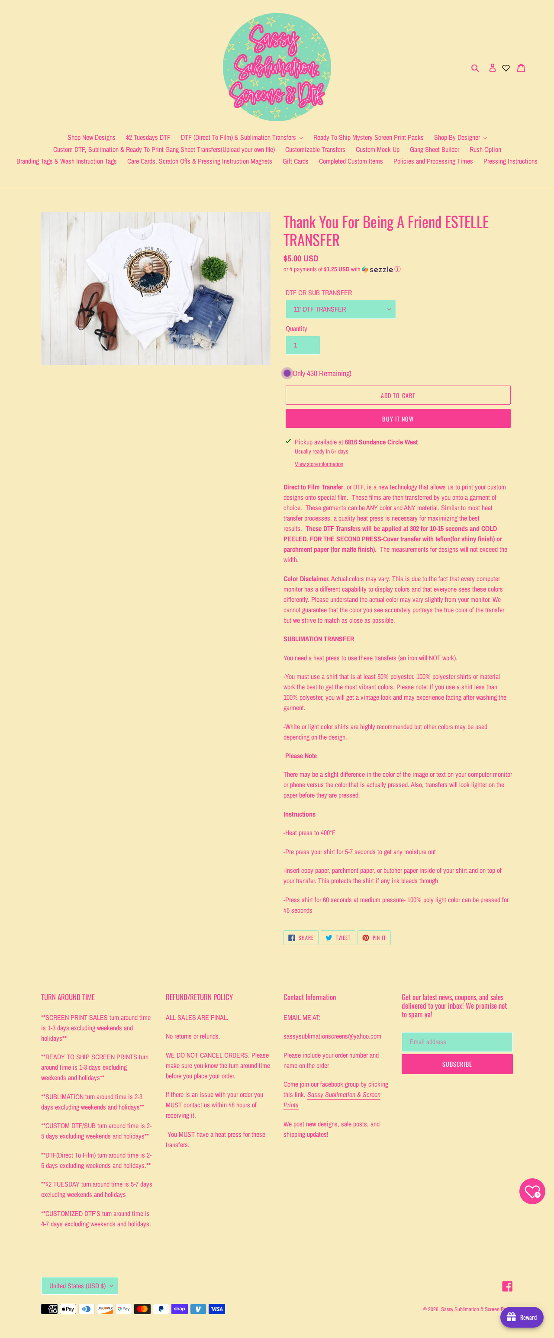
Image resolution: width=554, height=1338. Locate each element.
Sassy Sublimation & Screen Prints (477, 1309)
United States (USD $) (77, 1285)
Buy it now (398, 418)
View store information (319, 464)
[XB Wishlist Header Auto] (506, 67)
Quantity (296, 328)
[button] (342, 269)
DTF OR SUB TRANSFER (319, 292)
